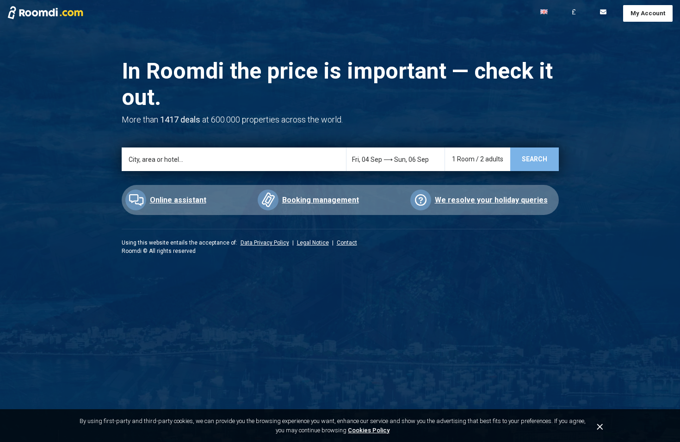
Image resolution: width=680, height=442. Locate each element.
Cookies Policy (368, 430)
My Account (648, 13)
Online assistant (178, 200)
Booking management (320, 200)
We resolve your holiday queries (491, 200)
